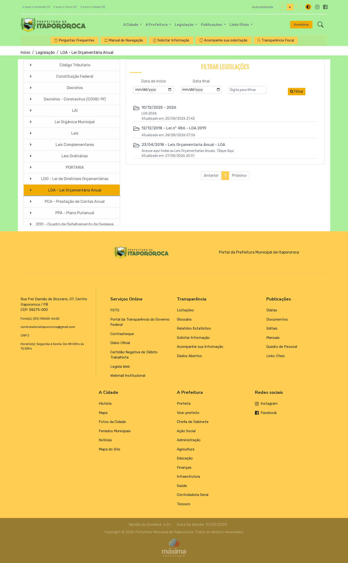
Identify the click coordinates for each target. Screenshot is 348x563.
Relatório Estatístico (194, 328)
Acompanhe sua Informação (200, 347)
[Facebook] (325, 7)
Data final (201, 81)
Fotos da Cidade (112, 422)
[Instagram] (317, 7)
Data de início (153, 81)
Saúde (182, 486)
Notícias (105, 440)
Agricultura (185, 449)
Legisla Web (120, 366)
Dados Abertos (189, 356)
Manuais (273, 338)
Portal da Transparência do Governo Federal (140, 322)
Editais (271, 328)
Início (25, 52)
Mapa (103, 413)
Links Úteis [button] (240, 25)
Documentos (277, 319)
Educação (185, 458)
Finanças (184, 467)
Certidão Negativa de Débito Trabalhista (134, 355)
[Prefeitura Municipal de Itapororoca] (53, 24)
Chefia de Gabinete (193, 422)
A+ (282, 7)
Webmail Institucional (127, 375)
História (105, 403)
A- (297, 7)
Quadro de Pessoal (281, 347)
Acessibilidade (262, 7)
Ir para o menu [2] (65, 7)
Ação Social (186, 431)
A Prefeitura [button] (157, 25)
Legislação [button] (184, 25)
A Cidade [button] (131, 25)
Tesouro (183, 504)
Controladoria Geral (192, 495)
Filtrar (298, 92)
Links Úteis (275, 356)
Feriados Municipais (115, 431)
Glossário (184, 319)
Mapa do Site (109, 449)
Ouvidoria (301, 24)
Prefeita (184, 403)
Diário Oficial (120, 343)
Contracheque (122, 334)
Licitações (185, 310)
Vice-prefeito (188, 413)
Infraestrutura (188, 476)
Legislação (45, 52)
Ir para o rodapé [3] (92, 7)
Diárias (271, 310)
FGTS (114, 310)
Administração (189, 440)
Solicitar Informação (193, 338)
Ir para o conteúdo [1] (36, 7)
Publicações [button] (212, 25)
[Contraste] (308, 7)
